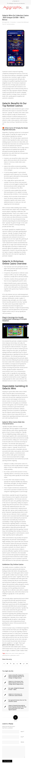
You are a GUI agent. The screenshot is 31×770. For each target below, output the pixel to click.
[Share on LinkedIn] (13, 664)
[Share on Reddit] (23, 664)
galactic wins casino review (11, 653)
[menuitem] (16, 1)
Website (22, 742)
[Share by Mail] (27, 664)
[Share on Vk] (20, 664)
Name (22, 731)
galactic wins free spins (8, 644)
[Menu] (27, 8)
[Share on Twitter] (7, 664)
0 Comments (13, 22)
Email (22, 736)
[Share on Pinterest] (10, 664)
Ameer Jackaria (11, 24)
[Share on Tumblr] (17, 664)
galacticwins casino (14, 655)
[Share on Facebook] (4, 664)
